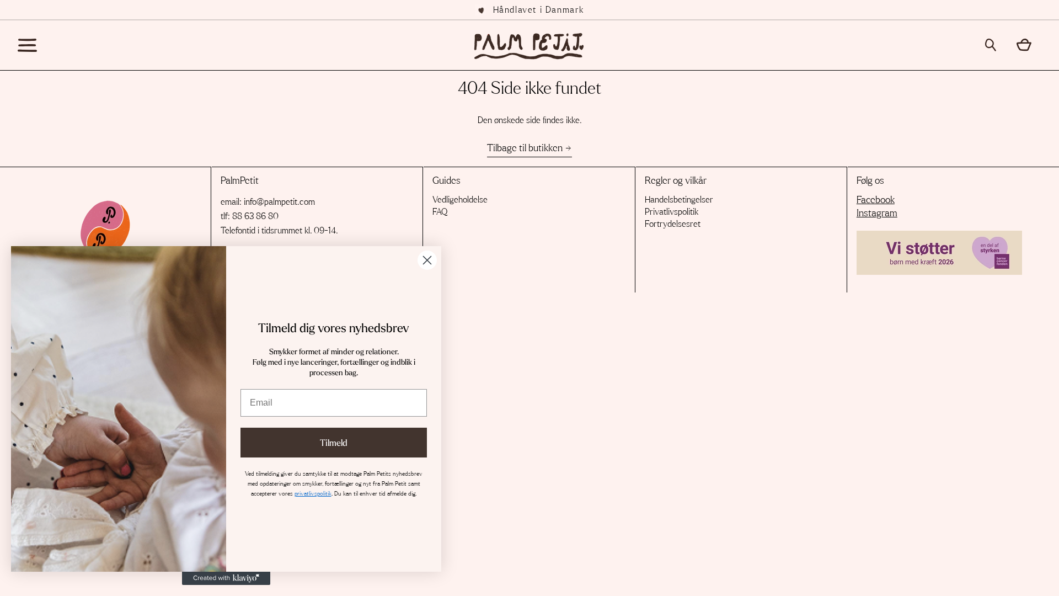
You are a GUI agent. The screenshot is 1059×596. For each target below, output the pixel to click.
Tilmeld (333, 442)
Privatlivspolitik (671, 211)
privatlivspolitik (313, 494)
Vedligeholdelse (460, 199)
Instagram (877, 214)
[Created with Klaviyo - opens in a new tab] (226, 578)
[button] (994, 45)
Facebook (876, 200)
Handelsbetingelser (679, 199)
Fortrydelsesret (672, 224)
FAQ (439, 211)
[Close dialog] (427, 260)
